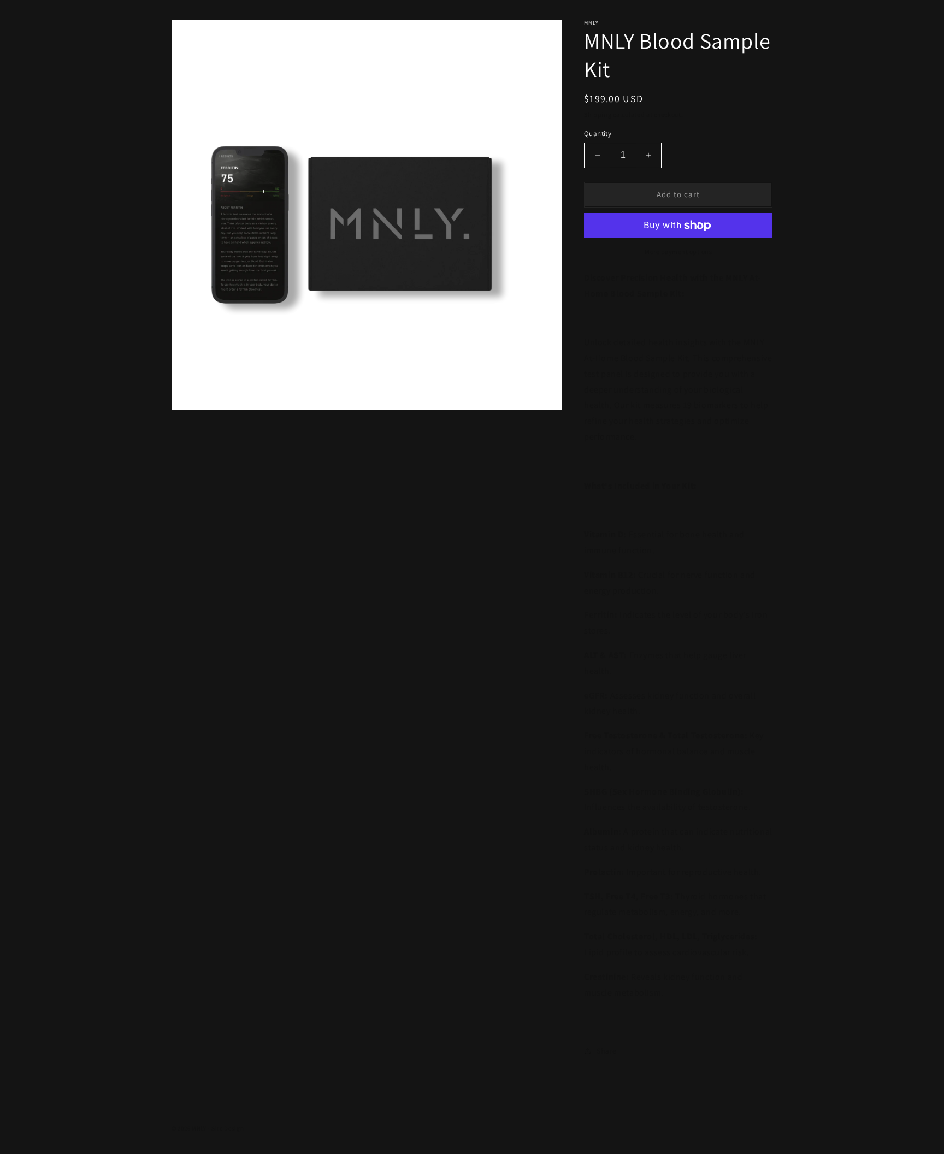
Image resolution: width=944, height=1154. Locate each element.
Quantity (597, 133)
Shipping (598, 114)
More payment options (678, 251)
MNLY (199, 1128)
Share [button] (607, 1051)
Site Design (227, 1128)
